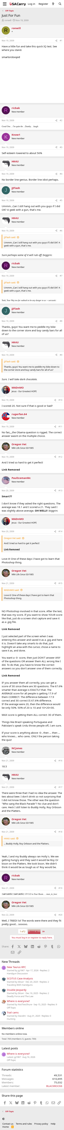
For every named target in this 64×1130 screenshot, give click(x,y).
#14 (60, 531)
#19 (60, 888)
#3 (61, 147)
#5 (61, 200)
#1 (61, 40)
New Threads (11, 962)
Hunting (11, 1018)
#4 (61, 173)
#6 (61, 230)
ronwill (7, 20)
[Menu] (5, 4)
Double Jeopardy (16, 989)
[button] (3, 1119)
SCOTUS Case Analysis (20, 978)
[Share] (56, 41)
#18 (60, 831)
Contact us (7, 1123)
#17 (60, 787)
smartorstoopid (11, 57)
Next (32, 931)
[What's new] (53, 4)
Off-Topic (11, 1007)
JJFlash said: (10, 237)
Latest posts (10, 1048)
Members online (13, 1028)
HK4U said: (9, 838)
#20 (60, 914)
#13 (60, 490)
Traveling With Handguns (20, 984)
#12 (60, 456)
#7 (61, 275)
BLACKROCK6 (54, 1086)
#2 (61, 120)
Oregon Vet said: (12, 538)
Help (53, 1123)
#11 (60, 426)
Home (5, 1126)
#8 (61, 321)
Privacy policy (41, 1123)
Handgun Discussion (17, 973)
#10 (60, 400)
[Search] (60, 4)
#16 (60, 760)
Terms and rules (24, 1123)
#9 (61, 354)
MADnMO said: (11, 590)
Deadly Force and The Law (20, 996)
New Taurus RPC (16, 967)
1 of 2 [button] (22, 931)
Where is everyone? (18, 1001)
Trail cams (13, 1012)
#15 (60, 583)
